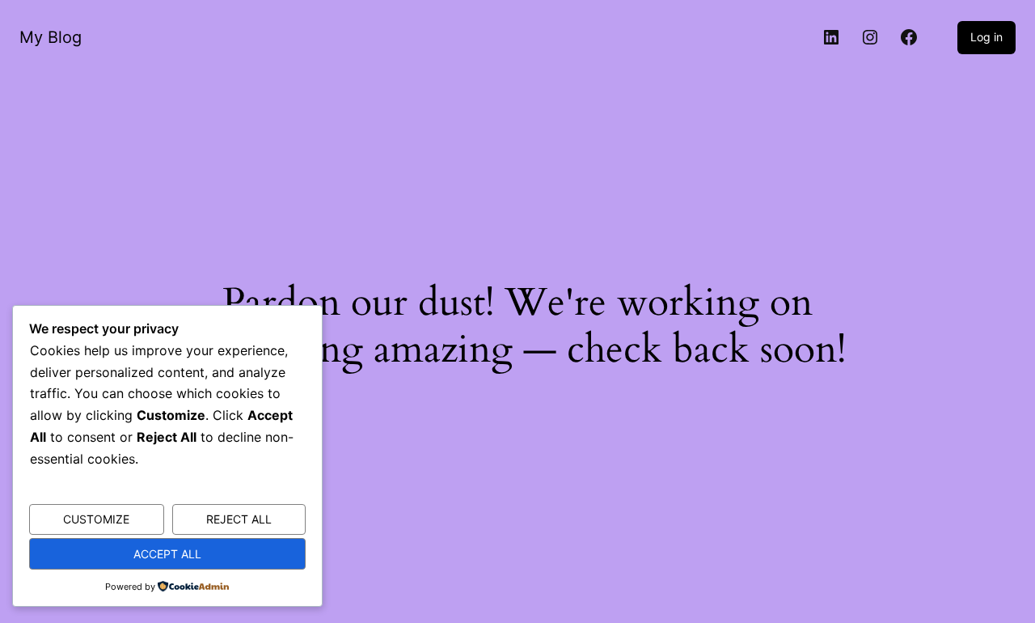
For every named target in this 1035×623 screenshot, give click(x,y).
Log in (986, 37)
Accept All (167, 554)
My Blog (50, 37)
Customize (96, 519)
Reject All (239, 519)
